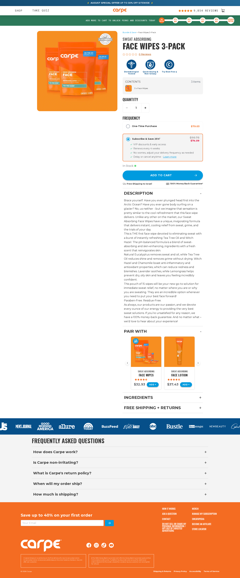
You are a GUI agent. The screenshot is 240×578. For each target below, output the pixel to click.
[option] (146, 363)
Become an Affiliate (201, 524)
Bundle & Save (129, 32)
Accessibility (195, 571)
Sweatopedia (198, 519)
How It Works (169, 508)
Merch (195, 508)
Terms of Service (211, 571)
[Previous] (127, 363)
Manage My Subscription (204, 513)
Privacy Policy (180, 571)
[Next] (198, 363)
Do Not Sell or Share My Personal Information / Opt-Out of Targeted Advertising (174, 527)
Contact (166, 519)
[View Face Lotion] (179, 352)
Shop (17, 10)
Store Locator (199, 529)
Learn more (169, 157)
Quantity (130, 99)
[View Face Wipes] (146, 352)
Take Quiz (40, 10)
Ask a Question (169, 513)
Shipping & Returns (162, 571)
